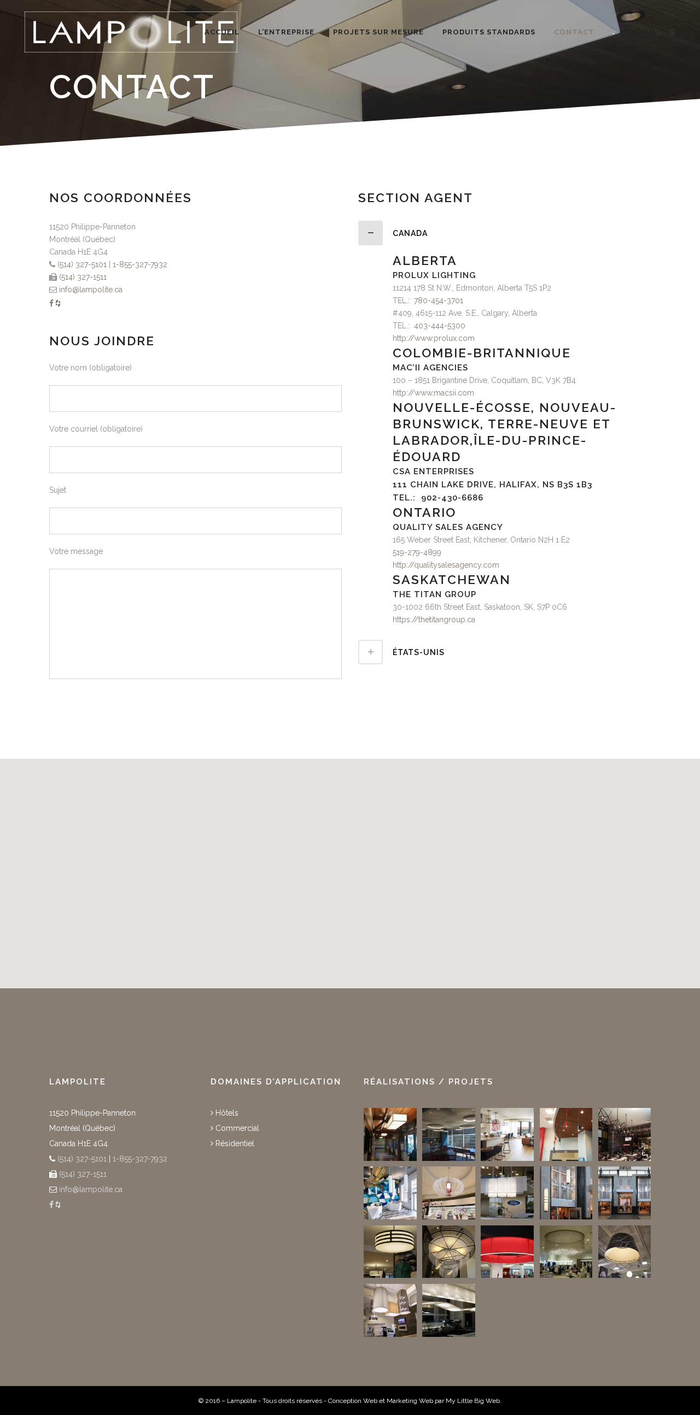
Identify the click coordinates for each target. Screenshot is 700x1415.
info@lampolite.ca (90, 289)
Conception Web (352, 1401)
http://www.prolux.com (434, 338)
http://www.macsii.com (433, 392)
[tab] (504, 233)
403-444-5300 (439, 325)
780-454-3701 (438, 300)
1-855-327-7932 (140, 264)
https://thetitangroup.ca (434, 619)
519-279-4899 (417, 552)
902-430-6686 (452, 498)
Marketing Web (410, 1401)
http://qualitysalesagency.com (446, 565)
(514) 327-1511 (82, 277)
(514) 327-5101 (81, 264)
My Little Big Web (473, 1401)
